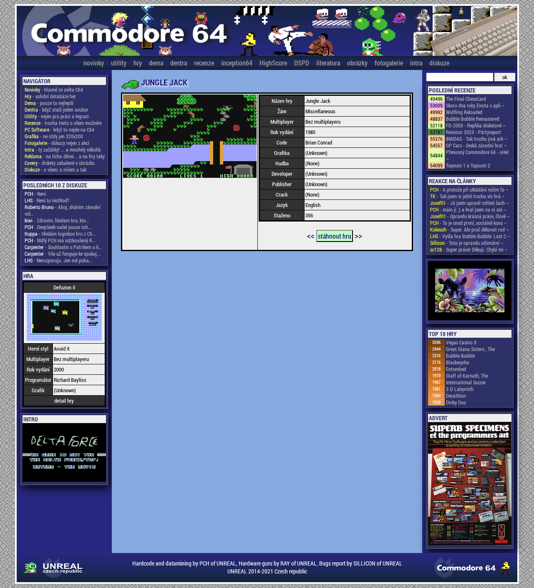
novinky (93, 62)
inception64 (236, 62)
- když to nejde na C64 (59, 129)
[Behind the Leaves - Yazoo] (469, 291)
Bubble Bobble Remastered (472, 118)
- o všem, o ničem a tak (55, 169)
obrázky (357, 62)
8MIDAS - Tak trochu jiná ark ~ (476, 138)
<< (311, 235)
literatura (328, 62)
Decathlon (456, 395)
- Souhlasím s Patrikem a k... (63, 247)
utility (118, 62)
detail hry (64, 400)
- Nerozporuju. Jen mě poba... (59, 260)
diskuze (439, 62)
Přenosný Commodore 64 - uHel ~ (477, 155)
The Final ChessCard (466, 98)
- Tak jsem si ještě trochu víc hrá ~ (467, 196)
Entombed (456, 369)
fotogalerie (389, 62)
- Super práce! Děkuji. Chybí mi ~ (469, 249)
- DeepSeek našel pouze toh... (58, 227)
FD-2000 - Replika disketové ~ (476, 125)
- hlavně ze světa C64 (54, 89)
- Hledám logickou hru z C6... (60, 233)
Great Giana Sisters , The (470, 349)
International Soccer (466, 382)
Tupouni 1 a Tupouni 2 (468, 165)
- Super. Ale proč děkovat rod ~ (469, 229)
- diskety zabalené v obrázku (60, 162)
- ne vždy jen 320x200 (54, 136)
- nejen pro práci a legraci (57, 116)
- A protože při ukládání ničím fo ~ (469, 189)
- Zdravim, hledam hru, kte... (57, 220)
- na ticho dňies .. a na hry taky (65, 156)
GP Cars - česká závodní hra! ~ (476, 145)
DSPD (301, 62)
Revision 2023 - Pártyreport (473, 132)
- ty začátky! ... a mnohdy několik (63, 149)
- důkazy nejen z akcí (57, 143)
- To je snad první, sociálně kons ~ (468, 222)
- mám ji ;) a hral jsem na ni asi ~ (468, 209)
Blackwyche (457, 362)
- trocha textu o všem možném (63, 123)
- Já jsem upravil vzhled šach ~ (469, 202)
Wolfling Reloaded (464, 112)
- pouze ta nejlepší (49, 103)
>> (358, 235)
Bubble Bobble (460, 355)
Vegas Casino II (461, 342)
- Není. (36, 193)
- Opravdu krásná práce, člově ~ (470, 216)
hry (138, 62)
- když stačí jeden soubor (56, 109)
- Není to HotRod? (47, 200)
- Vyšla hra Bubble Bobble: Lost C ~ (470, 236)
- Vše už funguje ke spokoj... (63, 253)
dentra (178, 62)
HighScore (273, 62)
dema (156, 62)
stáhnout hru (334, 236)
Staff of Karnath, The (467, 375)
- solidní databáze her (50, 96)
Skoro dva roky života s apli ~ (475, 105)
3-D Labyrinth (460, 389)
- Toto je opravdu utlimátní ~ (467, 242)
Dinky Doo (456, 402)
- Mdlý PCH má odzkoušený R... (60, 240)
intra (416, 62)
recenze (204, 62)
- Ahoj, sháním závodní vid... (63, 210)
